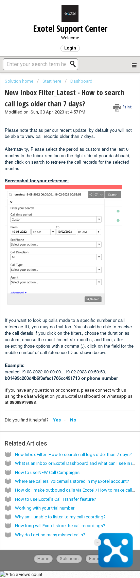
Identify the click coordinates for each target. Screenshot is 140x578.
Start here (51, 81)
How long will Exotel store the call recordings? (60, 525)
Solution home (19, 81)
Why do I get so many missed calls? (50, 534)
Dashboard (81, 81)
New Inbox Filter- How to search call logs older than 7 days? (73, 454)
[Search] (75, 64)
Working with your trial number (44, 508)
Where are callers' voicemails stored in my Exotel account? (72, 481)
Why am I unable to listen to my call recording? (60, 516)
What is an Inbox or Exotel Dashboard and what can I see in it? (75, 463)
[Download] (57, 288)
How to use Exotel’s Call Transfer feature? (55, 499)
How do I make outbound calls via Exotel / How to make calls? (76, 490)
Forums (96, 558)
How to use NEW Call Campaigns (47, 472)
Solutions (69, 558)
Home (43, 558)
